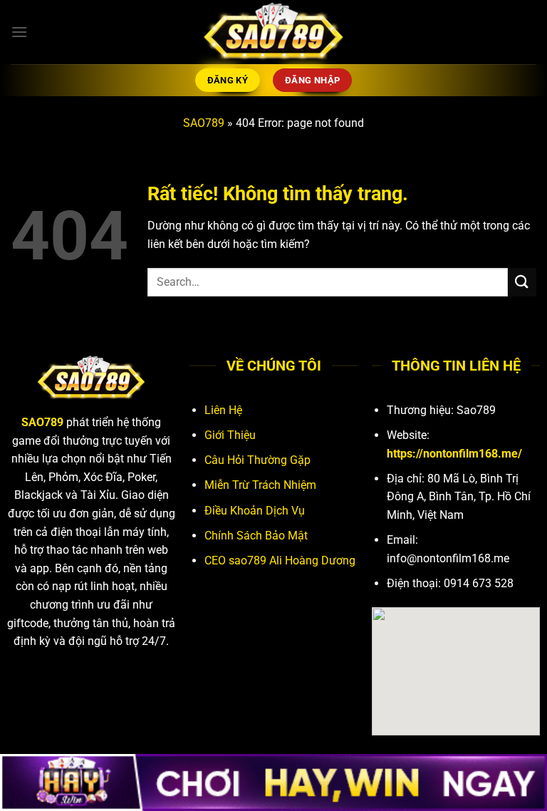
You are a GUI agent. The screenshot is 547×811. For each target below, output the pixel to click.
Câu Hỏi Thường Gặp (257, 460)
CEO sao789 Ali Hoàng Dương (279, 560)
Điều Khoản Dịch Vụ (254, 510)
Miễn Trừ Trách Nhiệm (260, 485)
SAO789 (203, 123)
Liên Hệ (223, 410)
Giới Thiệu (230, 435)
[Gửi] (522, 282)
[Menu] (19, 31)
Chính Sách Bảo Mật (256, 535)
